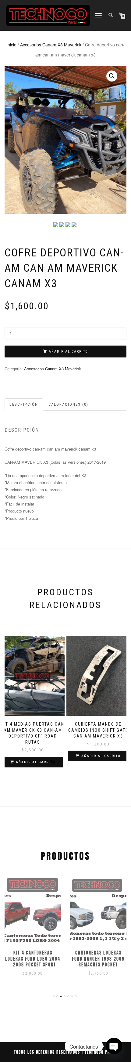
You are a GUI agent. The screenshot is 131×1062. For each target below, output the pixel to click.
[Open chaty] (114, 1042)
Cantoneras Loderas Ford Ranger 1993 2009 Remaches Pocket (98, 959)
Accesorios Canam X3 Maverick (50, 45)
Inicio (11, 45)
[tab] (24, 404)
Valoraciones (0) (68, 404)
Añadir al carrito (68, 351)
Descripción (23, 404)
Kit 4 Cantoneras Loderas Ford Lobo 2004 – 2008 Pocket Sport (32, 959)
